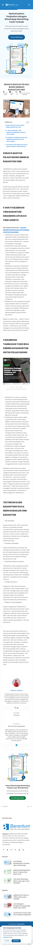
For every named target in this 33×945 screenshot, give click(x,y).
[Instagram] (15, 708)
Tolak (7, 941)
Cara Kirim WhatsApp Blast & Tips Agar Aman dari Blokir (21, 881)
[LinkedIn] (16, 745)
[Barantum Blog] (11, 5)
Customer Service (26, 93)
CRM (21, 93)
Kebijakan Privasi (7, 937)
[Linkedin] (17, 708)
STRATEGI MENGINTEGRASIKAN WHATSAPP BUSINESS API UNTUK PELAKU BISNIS (16, 230)
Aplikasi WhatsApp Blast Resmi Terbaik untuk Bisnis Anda (21, 872)
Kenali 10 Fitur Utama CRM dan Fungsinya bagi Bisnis (22, 914)
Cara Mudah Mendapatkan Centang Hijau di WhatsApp (21, 863)
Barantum (6, 834)
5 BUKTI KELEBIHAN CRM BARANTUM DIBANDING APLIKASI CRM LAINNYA (15, 132)
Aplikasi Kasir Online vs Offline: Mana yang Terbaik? (21, 897)
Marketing (25, 94)
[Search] (29, 4)
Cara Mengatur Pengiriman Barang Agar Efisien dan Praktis (21, 906)
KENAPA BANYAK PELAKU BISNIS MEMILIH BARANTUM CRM (15, 126)
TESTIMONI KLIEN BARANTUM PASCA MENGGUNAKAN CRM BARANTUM (17, 145)
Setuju (16, 941)
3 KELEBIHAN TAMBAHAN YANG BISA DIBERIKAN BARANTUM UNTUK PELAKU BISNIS (16, 139)
